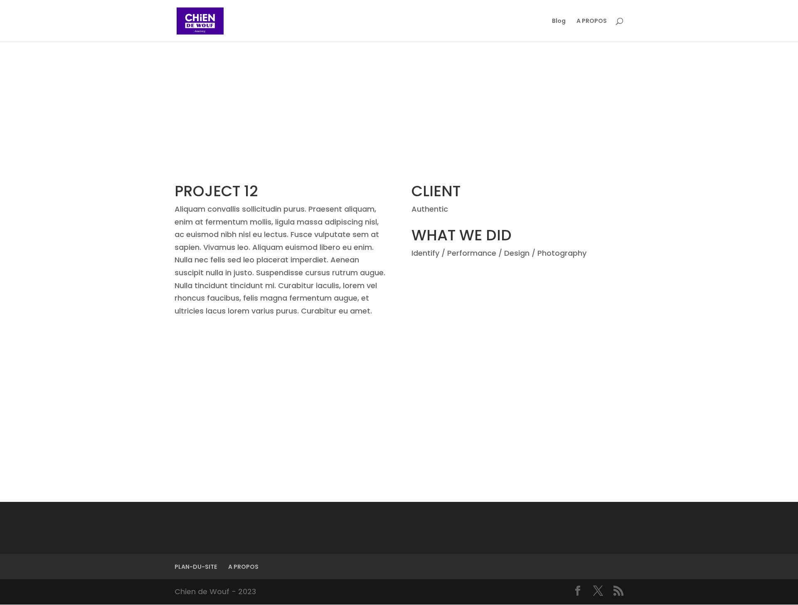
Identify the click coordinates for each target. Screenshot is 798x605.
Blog (559, 21)
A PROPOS (591, 21)
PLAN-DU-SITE (196, 567)
